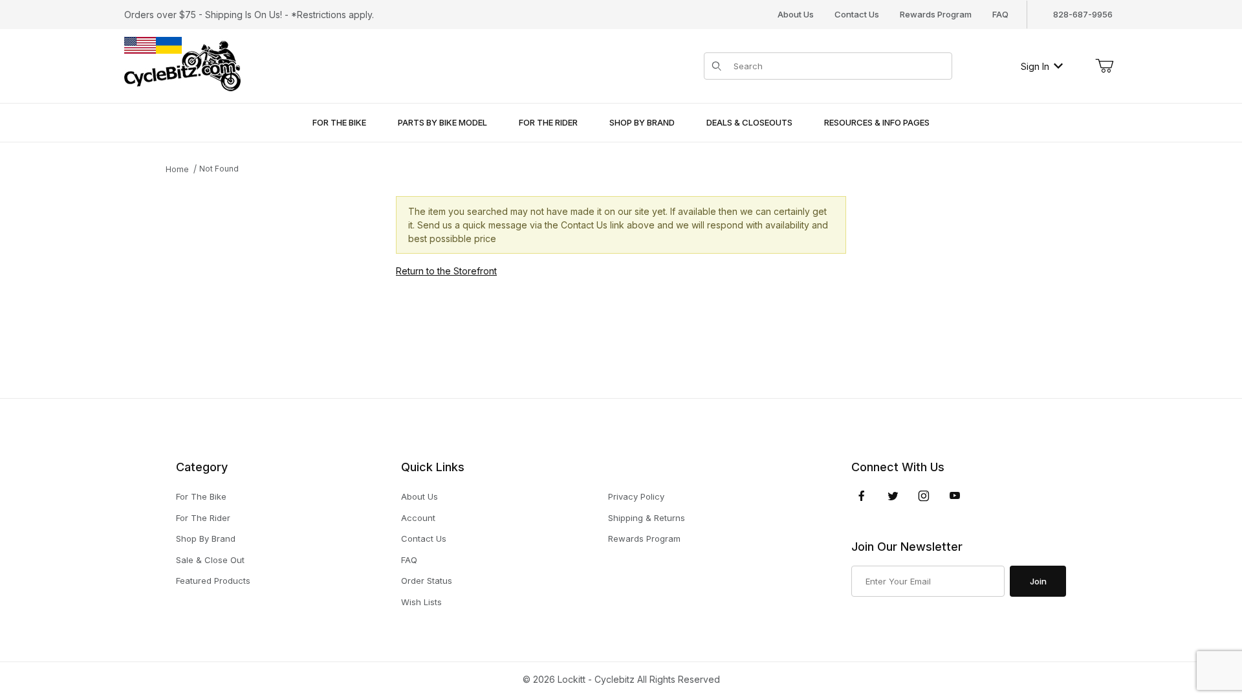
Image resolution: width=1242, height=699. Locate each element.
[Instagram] (924, 495)
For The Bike (201, 496)
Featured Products (213, 580)
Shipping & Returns (646, 518)
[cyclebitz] (182, 65)
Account (418, 518)
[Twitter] (893, 495)
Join (1038, 581)
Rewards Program (936, 14)
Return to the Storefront (446, 270)
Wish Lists (421, 602)
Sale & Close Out (210, 560)
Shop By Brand (205, 538)
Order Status (426, 580)
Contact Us (856, 14)
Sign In (1035, 66)
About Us (796, 14)
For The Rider (203, 518)
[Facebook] (861, 495)
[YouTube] (954, 495)
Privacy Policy (636, 496)
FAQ (1000, 14)
